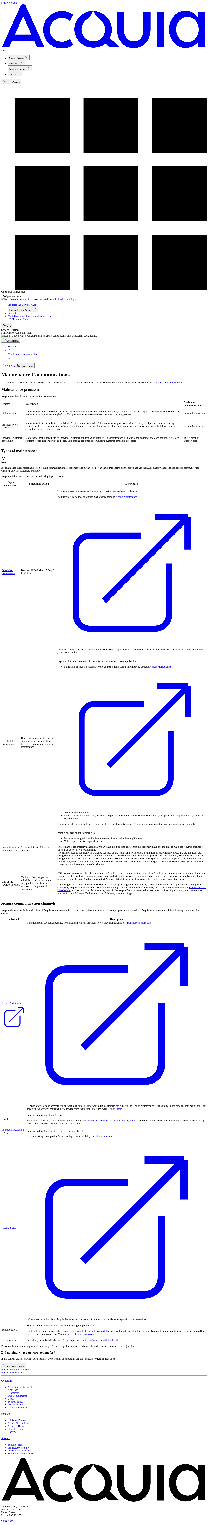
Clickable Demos (17, 1420)
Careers (12, 1431)
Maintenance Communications (23, 354)
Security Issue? (15, 1401)
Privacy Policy (15, 1404)
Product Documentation (20, 1450)
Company (6, 1380)
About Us (13, 1390)
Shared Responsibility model (167, 382)
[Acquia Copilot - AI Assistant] (4, 81)
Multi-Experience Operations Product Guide (30, 316)
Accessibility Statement (20, 1387)
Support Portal (15, 1444)
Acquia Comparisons (18, 1423)
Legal (11, 1398)
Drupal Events (15, 1429)
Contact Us (7, 1520)
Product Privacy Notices (20, 310)
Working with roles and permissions (62, 1123)
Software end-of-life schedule (104, 1340)
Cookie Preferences (18, 1407)
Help (8, 326)
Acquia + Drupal (16, 1426)
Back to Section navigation (15, 1369)
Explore (5, 1413)
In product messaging (13, 1129)
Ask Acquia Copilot (15, 1366)
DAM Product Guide (19, 319)
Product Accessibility (18, 1447)
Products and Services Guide (22, 304)
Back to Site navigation (13, 1372)
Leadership (13, 1392)
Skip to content (9, 2)
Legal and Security (18, 69)
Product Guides (16, 58)
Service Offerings (67, 299)
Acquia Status (115, 1108)
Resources (14, 63)
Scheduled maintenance (8, 572)
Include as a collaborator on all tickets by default (112, 1120)
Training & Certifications (20, 1453)
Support (12, 74)
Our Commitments (17, 1395)
